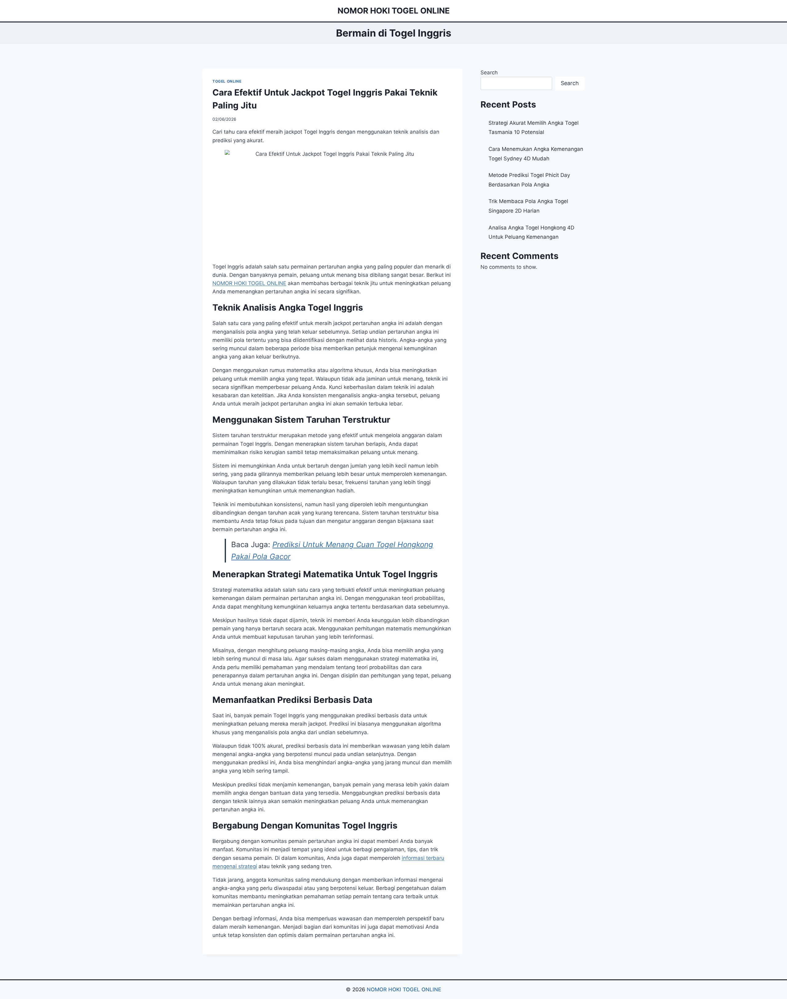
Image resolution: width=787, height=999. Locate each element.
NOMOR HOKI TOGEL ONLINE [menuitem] (249, 283)
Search (489, 72)
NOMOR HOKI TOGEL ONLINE (404, 989)
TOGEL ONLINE (226, 81)
